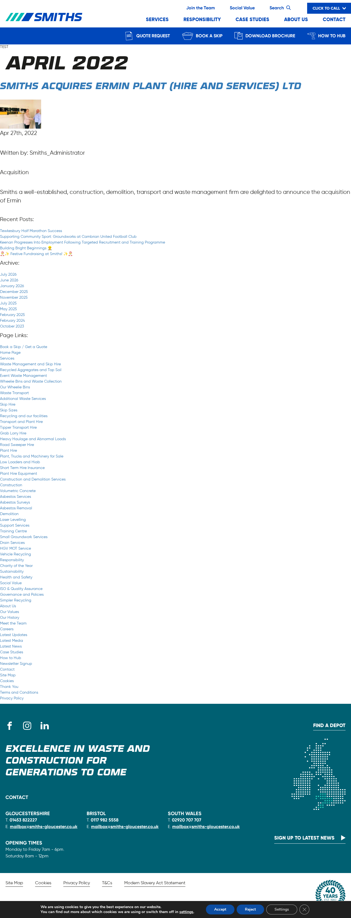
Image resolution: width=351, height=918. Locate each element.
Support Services (14, 525)
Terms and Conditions (19, 692)
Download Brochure (270, 35)
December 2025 (14, 291)
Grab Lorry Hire (13, 433)
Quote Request (153, 35)
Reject (250, 909)
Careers (6, 629)
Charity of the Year (16, 565)
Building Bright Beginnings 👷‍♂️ (26, 248)
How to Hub (332, 35)
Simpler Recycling (15, 600)
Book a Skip (209, 35)
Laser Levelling (13, 519)
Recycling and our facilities (23, 416)
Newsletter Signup (16, 663)
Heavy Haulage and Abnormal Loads (33, 439)
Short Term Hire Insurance (22, 467)
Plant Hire (8, 450)
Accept (220, 909)
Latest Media (11, 640)
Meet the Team (13, 623)
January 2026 (12, 286)
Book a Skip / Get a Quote (23, 346)
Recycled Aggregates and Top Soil (30, 370)
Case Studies (252, 19)
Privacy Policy (12, 698)
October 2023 (12, 326)
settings (186, 911)
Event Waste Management (23, 375)
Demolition (9, 514)
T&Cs (107, 882)
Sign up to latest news (304, 838)
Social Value (242, 7)
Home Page (10, 352)
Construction (11, 485)
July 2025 (8, 303)
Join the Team (200, 7)
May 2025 (8, 309)
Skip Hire (7, 404)
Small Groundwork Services (23, 537)
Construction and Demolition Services (33, 479)
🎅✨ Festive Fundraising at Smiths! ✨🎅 (36, 254)
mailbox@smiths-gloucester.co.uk (43, 826)
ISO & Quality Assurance (21, 588)
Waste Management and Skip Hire (30, 364)
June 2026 (9, 280)
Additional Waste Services (23, 398)
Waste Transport (14, 393)
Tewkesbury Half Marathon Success (31, 230)
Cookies (7, 681)
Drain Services (12, 542)
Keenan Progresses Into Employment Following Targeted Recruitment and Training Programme (82, 242)
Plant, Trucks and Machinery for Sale (31, 456)
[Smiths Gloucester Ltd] (43, 17)
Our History (9, 617)
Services (157, 19)
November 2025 (14, 297)
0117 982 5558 (104, 820)
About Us (296, 19)
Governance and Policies (22, 594)
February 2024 (12, 320)
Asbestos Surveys (15, 502)
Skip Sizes (8, 410)
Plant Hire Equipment (18, 473)
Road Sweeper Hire (17, 444)
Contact (334, 19)
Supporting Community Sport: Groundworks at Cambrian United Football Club (68, 236)
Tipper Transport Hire (18, 427)
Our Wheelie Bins (15, 387)
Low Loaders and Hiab (20, 462)
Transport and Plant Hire (21, 421)
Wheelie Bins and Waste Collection (31, 381)
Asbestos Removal (16, 508)
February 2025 (12, 314)
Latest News (11, 646)
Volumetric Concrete (18, 490)
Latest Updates (13, 634)
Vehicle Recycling (15, 554)
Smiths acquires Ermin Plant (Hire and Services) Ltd (150, 87)
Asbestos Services (15, 496)
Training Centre (13, 531)
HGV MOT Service (15, 548)
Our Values (9, 611)
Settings (281, 909)
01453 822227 (23, 820)
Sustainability (12, 571)
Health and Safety (16, 577)
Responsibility (202, 19)
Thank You (9, 686)
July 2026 (8, 274)
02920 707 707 (186, 820)
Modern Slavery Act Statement (154, 882)
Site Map (8, 675)
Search (277, 7)
